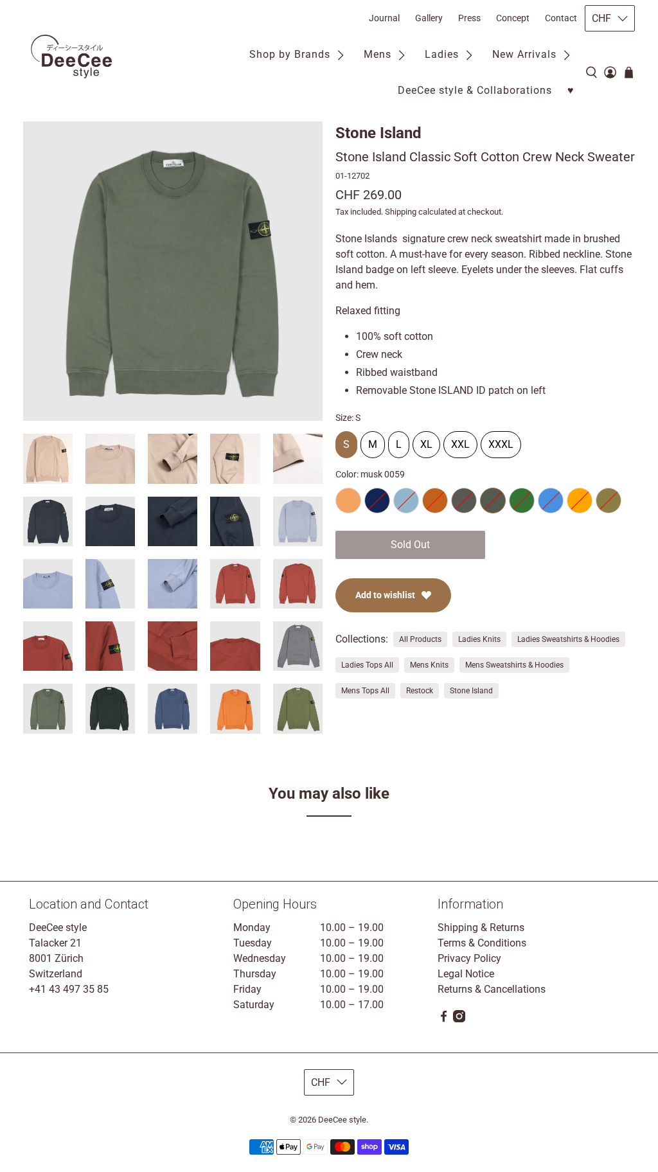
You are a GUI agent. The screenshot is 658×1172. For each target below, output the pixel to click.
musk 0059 (493, 500)
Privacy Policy (469, 958)
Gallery (429, 18)
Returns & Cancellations (492, 989)
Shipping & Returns (481, 927)
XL (426, 440)
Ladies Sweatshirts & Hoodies (568, 639)
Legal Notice (466, 974)
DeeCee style (342, 1119)
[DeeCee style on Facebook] (444, 1019)
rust (435, 500)
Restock (419, 690)
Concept (512, 18)
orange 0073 (579, 500)
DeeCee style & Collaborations (475, 90)
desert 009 (348, 500)
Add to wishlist (385, 595)
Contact (561, 18)
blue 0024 (551, 500)
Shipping (400, 212)
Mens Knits (429, 665)
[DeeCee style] (71, 56)
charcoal (464, 500)
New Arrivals (524, 54)
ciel (406, 500)
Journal (384, 18)
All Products (420, 639)
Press (469, 18)
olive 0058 (608, 500)
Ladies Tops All (367, 665)
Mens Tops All (365, 690)
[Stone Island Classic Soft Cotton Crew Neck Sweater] (173, 271)
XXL (460, 440)
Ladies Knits (479, 639)
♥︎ (570, 90)
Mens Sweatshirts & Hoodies (514, 665)
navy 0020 (377, 500)
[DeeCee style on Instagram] (459, 1019)
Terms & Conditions (482, 943)
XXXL (500, 440)
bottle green (522, 500)
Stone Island (378, 133)
